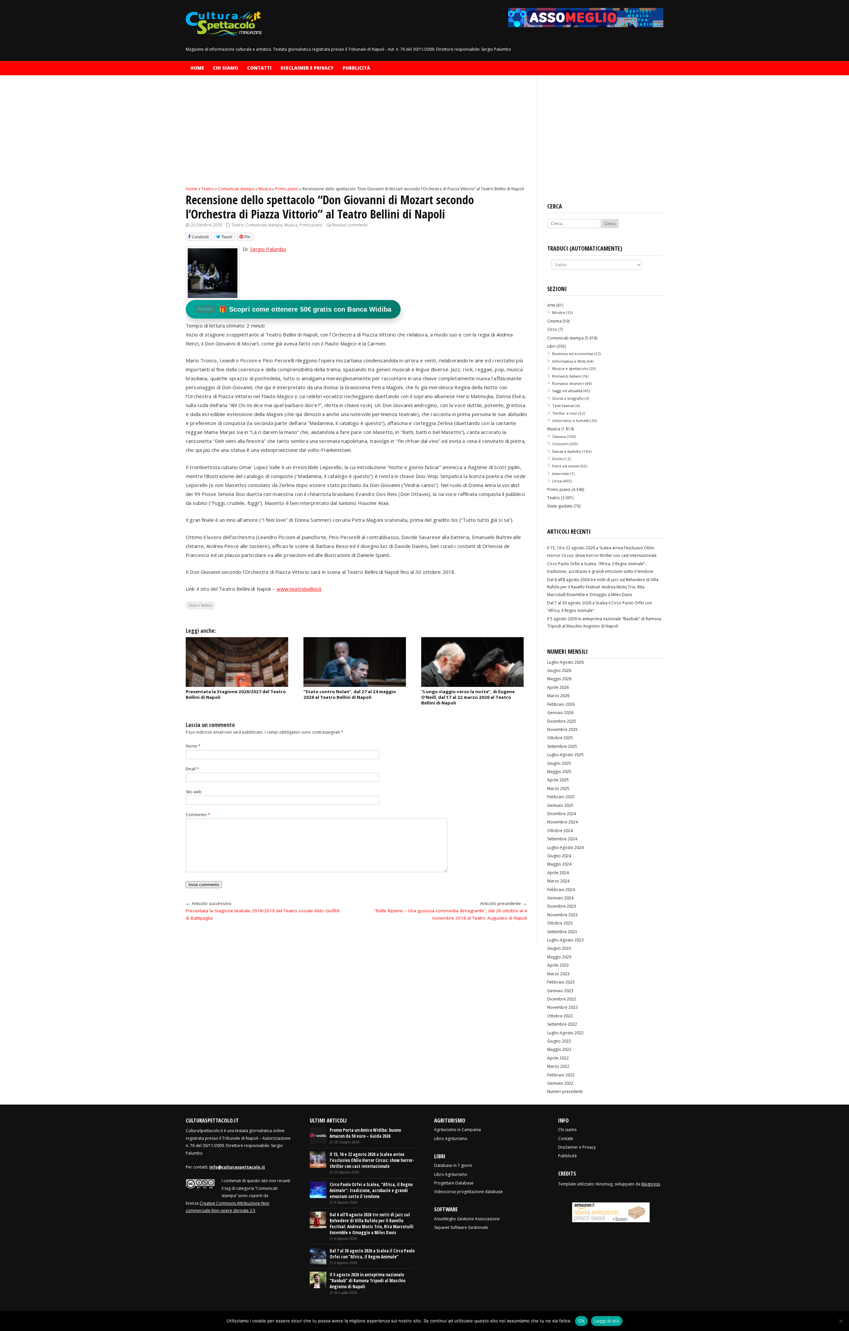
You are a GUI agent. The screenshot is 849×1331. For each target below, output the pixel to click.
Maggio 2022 (559, 1049)
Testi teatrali (563, 405)
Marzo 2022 (558, 1066)
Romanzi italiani (566, 376)
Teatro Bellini (200, 605)
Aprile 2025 (558, 780)
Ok (581, 1320)
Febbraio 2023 (561, 982)
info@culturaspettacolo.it (237, 1167)
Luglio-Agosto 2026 (565, 662)
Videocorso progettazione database (468, 1191)
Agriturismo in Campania (457, 1129)
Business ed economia (572, 353)
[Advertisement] (356, 136)
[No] (840, 1321)
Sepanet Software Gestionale (461, 1227)
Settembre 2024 (562, 839)
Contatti (259, 68)
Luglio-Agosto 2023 (565, 940)
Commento (198, 814)
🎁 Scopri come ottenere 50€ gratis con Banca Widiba (294, 309)
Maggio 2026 (559, 679)
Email (192, 769)
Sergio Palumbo (268, 249)
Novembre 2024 (562, 822)
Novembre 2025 (562, 729)
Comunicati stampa (264, 225)
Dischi (557, 458)
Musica (290, 225)
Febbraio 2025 (561, 797)
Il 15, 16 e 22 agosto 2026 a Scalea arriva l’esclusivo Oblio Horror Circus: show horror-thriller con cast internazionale (372, 1160)
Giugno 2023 (559, 948)
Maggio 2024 (559, 864)
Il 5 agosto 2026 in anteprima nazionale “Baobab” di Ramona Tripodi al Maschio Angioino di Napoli (367, 1281)
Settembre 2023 (562, 932)
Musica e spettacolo (570, 368)
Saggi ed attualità (567, 390)
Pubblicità (356, 68)
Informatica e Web (569, 361)
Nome (193, 746)
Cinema (554, 321)
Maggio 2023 (559, 957)
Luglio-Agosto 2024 (565, 847)
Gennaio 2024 (560, 898)
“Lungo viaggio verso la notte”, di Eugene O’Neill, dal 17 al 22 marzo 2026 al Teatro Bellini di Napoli (468, 697)
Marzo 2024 (558, 881)
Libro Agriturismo (450, 1138)
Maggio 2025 (559, 771)
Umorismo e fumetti (570, 420)
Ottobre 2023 (560, 923)
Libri (551, 346)
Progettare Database (454, 1183)
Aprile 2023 (558, 965)
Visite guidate (559, 506)
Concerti (560, 443)
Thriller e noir (564, 413)
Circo (552, 329)
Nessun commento (350, 225)
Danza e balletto (566, 451)
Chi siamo (225, 68)
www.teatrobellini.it (299, 588)
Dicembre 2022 (561, 999)
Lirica (557, 480)
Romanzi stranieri (568, 383)
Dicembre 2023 (561, 906)
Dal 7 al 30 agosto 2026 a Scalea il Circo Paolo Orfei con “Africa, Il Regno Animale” (372, 1254)
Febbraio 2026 (561, 704)
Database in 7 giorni (453, 1165)
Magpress (650, 1184)
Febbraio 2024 (561, 889)
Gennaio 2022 (560, 1083)
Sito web (194, 792)
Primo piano (310, 225)
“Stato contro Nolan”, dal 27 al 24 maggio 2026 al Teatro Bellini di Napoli (349, 694)
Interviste (560, 473)
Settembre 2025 (562, 746)
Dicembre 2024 (561, 814)
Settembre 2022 (562, 1024)
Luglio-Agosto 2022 (565, 1033)
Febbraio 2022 (561, 1075)
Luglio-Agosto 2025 (565, 754)
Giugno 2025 (559, 763)
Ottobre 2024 (560, 830)
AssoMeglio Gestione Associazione (467, 1219)
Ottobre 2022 (560, 1016)
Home (197, 68)
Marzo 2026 (558, 695)
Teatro (237, 225)
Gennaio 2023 (560, 991)
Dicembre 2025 (561, 721)
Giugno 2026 (559, 670)
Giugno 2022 (559, 1041)
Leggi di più (606, 1320)
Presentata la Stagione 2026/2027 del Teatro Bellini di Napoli (236, 694)
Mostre (558, 312)
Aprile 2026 (558, 687)
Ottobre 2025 (560, 738)
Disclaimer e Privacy (307, 68)
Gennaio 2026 (560, 712)
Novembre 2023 (562, 915)
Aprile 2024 (558, 873)
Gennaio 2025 (560, 805)
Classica (559, 436)
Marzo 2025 (558, 788)
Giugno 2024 (559, 856)
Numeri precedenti (565, 1091)
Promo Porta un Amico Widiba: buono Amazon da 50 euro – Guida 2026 (365, 1133)
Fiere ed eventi (565, 465)
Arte (551, 305)
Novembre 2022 (562, 1007)
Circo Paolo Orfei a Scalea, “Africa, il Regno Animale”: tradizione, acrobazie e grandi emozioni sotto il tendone (371, 1190)
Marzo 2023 (558, 974)
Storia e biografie (568, 398)
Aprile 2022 (558, 1058)
